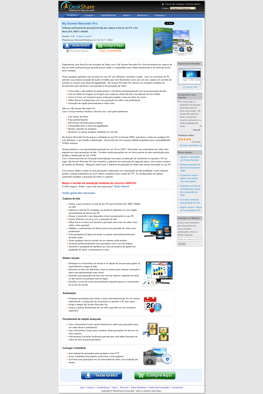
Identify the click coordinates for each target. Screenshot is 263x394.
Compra (90, 387)
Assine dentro (193, 4)
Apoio (114, 387)
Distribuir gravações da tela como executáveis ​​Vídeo (190, 167)
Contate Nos (177, 387)
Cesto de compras (175, 4)
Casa (82, 387)
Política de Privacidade (159, 387)
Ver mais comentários (190, 145)
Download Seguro (78, 51)
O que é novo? (84, 36)
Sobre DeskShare (138, 387)
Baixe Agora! (122, 186)
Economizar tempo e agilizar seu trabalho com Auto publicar (189, 178)
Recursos (124, 387)
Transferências (103, 387)
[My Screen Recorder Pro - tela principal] (190, 85)
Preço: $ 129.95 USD (110, 51)
